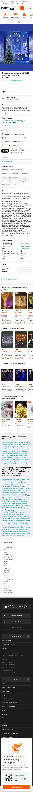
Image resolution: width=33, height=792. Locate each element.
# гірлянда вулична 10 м (20, 173)
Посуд (5, 552)
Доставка (5, 718)
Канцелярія (7, 590)
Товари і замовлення (8, 687)
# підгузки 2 (24, 177)
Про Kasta (5, 683)
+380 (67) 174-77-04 (8, 662)
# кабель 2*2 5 (6, 173)
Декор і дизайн (8, 557)
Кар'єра (4, 648)
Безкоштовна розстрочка (9, 702)
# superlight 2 (6, 184)
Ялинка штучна (14, 446)
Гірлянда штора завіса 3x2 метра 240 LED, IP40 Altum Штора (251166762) (16, 482)
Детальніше (8, 113)
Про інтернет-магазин (8, 644)
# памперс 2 (6, 181)
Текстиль (6, 554)
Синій (10, 122)
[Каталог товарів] (22, 8)
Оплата (4, 714)
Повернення (6, 722)
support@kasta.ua (7, 670)
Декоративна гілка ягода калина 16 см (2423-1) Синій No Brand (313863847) (16, 512)
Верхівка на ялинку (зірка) (14, 455)
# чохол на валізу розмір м (10, 177)
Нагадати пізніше (16, 787)
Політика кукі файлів (8, 737)
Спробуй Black (16, 622)
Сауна (6, 583)
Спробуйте (13, 6)
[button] (9, 279)
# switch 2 (15, 181)
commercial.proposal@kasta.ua (11, 673)
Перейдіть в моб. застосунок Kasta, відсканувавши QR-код (20, 777)
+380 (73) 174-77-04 (8, 665)
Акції (3, 710)
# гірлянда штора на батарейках (12, 169)
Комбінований (16, 121)
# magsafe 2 (23, 181)
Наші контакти (6, 640)
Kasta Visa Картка (7, 699)
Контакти (5, 725)
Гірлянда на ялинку (14, 451)
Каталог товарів (16, 627)
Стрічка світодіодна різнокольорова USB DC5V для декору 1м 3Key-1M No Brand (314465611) (15, 516)
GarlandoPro (6, 121)
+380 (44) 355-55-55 (8, 659)
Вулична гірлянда (12, 453)
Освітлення (7, 566)
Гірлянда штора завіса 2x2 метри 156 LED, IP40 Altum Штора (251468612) (16, 486)
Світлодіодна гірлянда (9, 442)
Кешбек (4, 695)
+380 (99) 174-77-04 (8, 667)
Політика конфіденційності (10, 733)
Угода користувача (7, 729)
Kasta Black (5, 691)
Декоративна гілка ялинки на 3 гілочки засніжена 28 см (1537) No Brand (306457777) (16, 501)
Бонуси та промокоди (8, 706)
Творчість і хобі (8, 592)
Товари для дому (8, 548)
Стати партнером (4, 2)
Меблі (5, 563)
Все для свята (8, 568)
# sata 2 (15, 184)
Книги (5, 588)
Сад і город (7, 586)
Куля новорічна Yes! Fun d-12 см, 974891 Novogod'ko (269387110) (15, 492)
